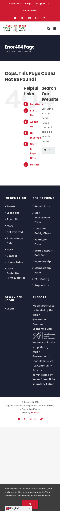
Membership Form (42, 270)
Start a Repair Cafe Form (43, 253)
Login (10, 308)
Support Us (41, 285)
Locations (36, 104)
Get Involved (15, 232)
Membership (42, 261)
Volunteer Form (40, 242)
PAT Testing (41, 278)
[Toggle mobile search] (48, 28)
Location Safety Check (42, 231)
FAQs (10, 225)
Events (11, 206)
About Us (13, 219)
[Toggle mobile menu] (55, 28)
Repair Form (42, 206)
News (10, 249)
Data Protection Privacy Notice (16, 273)
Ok (30, 504)
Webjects (35, 412)
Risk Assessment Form (42, 217)
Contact (12, 255)
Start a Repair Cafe (16, 241)
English (15, 508)
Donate (35, 164)
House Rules (15, 262)
